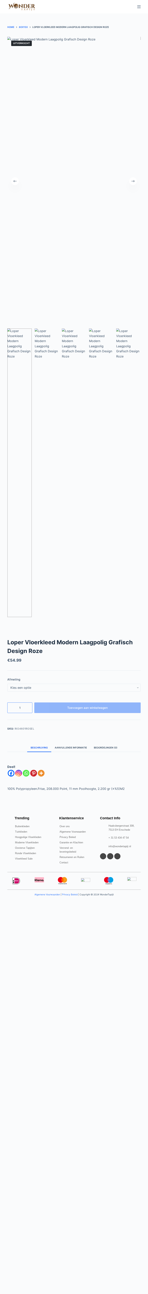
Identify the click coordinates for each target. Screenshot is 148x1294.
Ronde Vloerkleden (25, 853)
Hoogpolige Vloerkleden (28, 837)
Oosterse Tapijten (25, 847)
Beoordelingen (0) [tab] (105, 747)
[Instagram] (18, 773)
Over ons (65, 826)
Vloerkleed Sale (24, 858)
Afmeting (13, 679)
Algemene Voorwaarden (73, 831)
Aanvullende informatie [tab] (71, 747)
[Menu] (139, 6)
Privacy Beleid (68, 837)
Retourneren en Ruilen (72, 857)
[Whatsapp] (26, 773)
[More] (41, 773)
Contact (64, 862)
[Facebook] (11, 773)
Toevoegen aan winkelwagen (87, 708)
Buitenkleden (22, 826)
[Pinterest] (33, 773)
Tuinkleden (21, 831)
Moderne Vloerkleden (27, 842)
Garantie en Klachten (71, 842)
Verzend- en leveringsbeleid (68, 849)
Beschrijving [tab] (39, 747)
